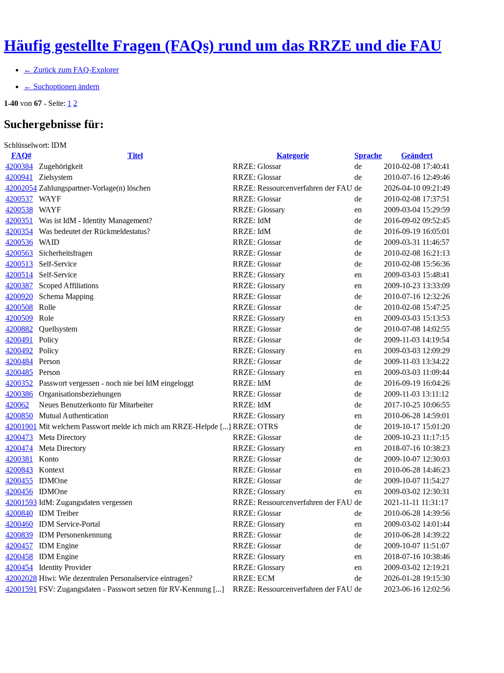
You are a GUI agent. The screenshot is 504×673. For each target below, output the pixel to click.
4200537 (19, 199)
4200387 (19, 285)
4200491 (19, 340)
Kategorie (293, 155)
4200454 (19, 567)
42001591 (21, 589)
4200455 (19, 480)
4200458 (19, 556)
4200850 (19, 415)
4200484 (19, 361)
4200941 (19, 177)
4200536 (19, 242)
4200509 (19, 318)
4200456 (19, 491)
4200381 (19, 459)
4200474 (19, 448)
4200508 (19, 307)
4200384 (19, 166)
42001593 (21, 502)
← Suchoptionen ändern (61, 86)
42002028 (21, 578)
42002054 (21, 188)
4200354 (19, 231)
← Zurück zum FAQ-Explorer (71, 70)
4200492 (19, 350)
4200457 (19, 545)
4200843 (19, 470)
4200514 (19, 274)
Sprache (368, 155)
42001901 (21, 426)
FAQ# (21, 155)
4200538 (19, 209)
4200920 (19, 296)
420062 (17, 405)
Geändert (417, 155)
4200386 (19, 394)
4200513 (19, 264)
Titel (135, 155)
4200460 (19, 524)
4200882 (19, 329)
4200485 (19, 372)
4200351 (19, 220)
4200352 (19, 383)
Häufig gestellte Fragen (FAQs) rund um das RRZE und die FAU (222, 45)
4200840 (19, 513)
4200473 (19, 437)
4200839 (19, 535)
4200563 (19, 253)
